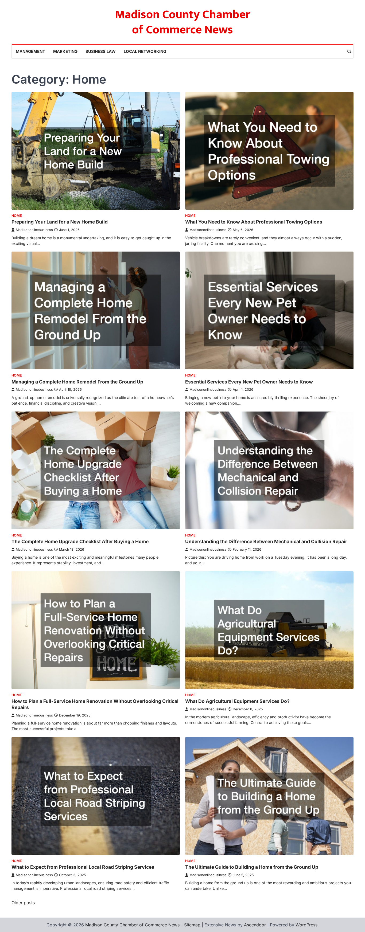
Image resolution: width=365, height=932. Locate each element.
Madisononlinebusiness (34, 230)
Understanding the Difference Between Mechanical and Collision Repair (266, 541)
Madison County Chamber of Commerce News (182, 22)
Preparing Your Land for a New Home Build (59, 222)
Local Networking (145, 51)
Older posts (23, 902)
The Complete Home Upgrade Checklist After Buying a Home (80, 541)
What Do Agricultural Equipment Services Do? (237, 701)
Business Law (101, 51)
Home (16, 216)
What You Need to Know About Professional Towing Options (253, 222)
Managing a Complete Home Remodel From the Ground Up (77, 382)
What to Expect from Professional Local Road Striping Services (82, 867)
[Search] (349, 52)
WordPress (306, 924)
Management (30, 51)
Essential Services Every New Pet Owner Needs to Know (249, 382)
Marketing (65, 51)
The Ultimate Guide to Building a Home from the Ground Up (251, 867)
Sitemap (192, 924)
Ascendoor (255, 924)
